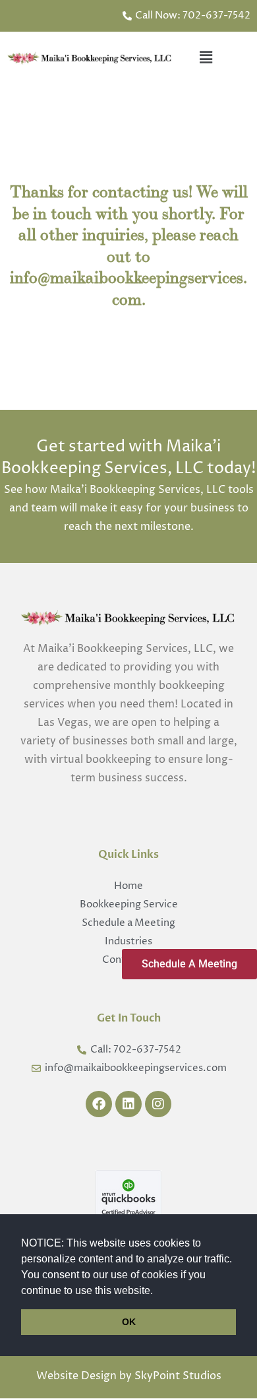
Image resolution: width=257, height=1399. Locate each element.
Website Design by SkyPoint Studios (128, 1376)
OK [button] (129, 1322)
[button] (157, 1291)
